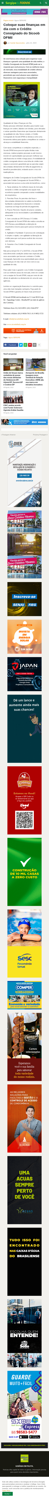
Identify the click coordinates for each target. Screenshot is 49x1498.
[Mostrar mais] (39, 345)
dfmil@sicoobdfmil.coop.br (19, 319)
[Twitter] (21, 345)
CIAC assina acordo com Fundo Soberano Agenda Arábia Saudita (13, 407)
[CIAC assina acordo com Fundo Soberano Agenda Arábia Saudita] (13, 397)
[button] (2, 3)
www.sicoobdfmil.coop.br (16, 324)
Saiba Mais (6, 1491)
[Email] (34, 345)
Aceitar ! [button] (7, 1494)
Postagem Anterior (9, 435)
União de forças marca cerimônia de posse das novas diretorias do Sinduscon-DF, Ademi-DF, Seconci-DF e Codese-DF (13, 379)
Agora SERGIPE (20, 20)
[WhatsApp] (25, 345)
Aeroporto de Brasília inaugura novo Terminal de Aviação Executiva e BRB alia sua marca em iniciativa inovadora (35, 379)
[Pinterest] (30, 345)
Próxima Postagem (40, 435)
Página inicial (8, 20)
